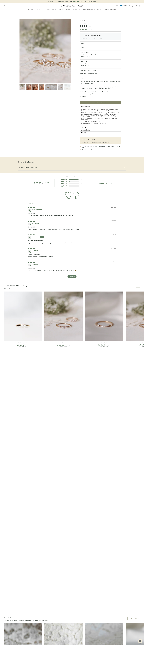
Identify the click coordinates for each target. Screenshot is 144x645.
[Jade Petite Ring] (104, 316)
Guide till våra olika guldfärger (88, 70)
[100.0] (68, 195)
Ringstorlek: (83, 78)
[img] (31, 207)
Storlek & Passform (27, 162)
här (99, 121)
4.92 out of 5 (45, 182)
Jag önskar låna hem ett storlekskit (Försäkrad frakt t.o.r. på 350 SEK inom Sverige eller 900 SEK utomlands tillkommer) (100, 87)
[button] (136, 5)
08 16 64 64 (111, 142)
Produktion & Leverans (29, 168)
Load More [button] (72, 276)
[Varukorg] (139, 5)
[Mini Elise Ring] (63, 316)
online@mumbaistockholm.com (90, 142)
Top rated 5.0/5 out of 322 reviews (88, 1)
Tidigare (19, 51)
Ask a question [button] (103, 183)
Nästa (141, 316)
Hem (81, 23)
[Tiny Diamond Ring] (23, 316)
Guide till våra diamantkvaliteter (88, 73)
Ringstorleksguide (88, 94)
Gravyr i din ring (97, 38)
